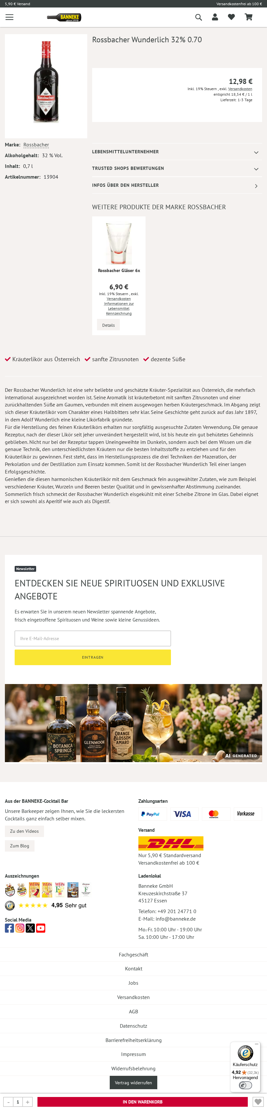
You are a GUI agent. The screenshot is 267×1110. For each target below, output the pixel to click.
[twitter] (30, 930)
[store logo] (61, 17)
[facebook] (9, 930)
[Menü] (256, 1045)
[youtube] (40, 930)
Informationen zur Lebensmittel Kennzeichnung (119, 308)
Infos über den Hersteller (125, 185)
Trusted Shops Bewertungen (128, 168)
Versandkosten (240, 88)
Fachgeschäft (133, 954)
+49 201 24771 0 (177, 911)
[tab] (177, 152)
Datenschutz (133, 1025)
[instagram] (19, 930)
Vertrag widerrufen (133, 1083)
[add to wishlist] (231, 17)
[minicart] (248, 17)
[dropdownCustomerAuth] (215, 17)
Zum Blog (19, 846)
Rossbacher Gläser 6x (119, 270)
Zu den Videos (24, 831)
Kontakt (133, 968)
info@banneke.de (176, 918)
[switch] (245, 1085)
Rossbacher (36, 144)
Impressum (133, 1054)
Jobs (133, 983)
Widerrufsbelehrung (133, 1068)
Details (108, 325)
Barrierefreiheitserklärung (133, 1040)
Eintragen (93, 657)
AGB (133, 1011)
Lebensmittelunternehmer (125, 152)
